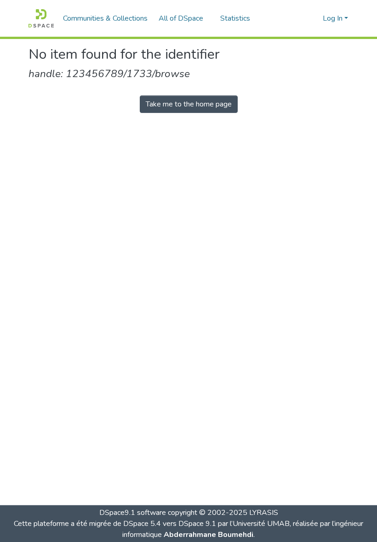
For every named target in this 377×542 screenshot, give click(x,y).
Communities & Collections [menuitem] (105, 18)
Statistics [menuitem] (235, 18)
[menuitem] (184, 18)
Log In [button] (333, 18)
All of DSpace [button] (181, 18)
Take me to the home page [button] (189, 104)
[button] (41, 18)
